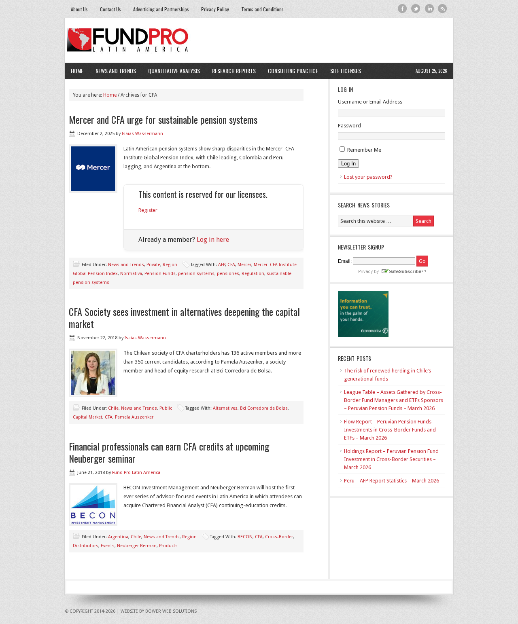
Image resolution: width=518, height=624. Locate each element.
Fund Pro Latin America (259, 40)
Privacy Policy (215, 9)
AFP (221, 264)
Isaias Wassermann (142, 133)
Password (349, 126)
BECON (245, 536)
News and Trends (112, 70)
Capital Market (87, 417)
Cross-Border (279, 536)
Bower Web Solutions (171, 611)
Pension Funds (160, 273)
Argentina (118, 536)
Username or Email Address (370, 102)
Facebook (402, 8)
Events (108, 545)
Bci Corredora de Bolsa (264, 408)
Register (147, 210)
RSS (442, 8)
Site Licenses (342, 70)
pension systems (196, 273)
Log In (348, 164)
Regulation (253, 273)
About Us (79, 9)
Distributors (85, 545)
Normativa (131, 273)
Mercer (244, 264)
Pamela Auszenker (134, 417)
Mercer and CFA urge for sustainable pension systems (163, 119)
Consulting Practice (290, 70)
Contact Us (110, 9)
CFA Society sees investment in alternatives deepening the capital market (184, 317)
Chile (113, 408)
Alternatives (225, 408)
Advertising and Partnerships (161, 9)
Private (153, 264)
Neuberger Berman (137, 545)
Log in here (213, 239)
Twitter (415, 8)
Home (77, 70)
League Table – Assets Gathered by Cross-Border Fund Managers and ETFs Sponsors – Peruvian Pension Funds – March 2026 (393, 400)
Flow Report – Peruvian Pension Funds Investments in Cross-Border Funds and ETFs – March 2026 (390, 430)
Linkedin (429, 8)
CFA (231, 264)
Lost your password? (368, 177)
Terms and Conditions (262, 9)
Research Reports (234, 70)
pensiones (228, 273)
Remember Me (364, 150)
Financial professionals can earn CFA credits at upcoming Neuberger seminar (169, 452)
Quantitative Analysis (171, 70)
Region (170, 264)
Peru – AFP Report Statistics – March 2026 (391, 481)
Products (168, 545)
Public (165, 408)
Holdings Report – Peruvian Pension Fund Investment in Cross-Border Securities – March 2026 (391, 459)
